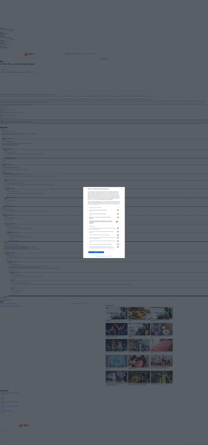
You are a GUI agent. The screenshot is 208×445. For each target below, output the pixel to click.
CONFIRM (96, 252)
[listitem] (104, 207)
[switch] (117, 210)
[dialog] (104, 222)
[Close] (123, 189)
